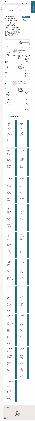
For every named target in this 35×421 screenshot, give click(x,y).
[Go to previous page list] (5, 3)
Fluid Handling (13, 3)
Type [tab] (6, 78)
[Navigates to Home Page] (7, 1)
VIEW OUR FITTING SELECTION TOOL (11, 37)
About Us (16, 411)
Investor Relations (17, 413)
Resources (16, 410)
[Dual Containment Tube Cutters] (15, 83)
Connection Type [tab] (7, 50)
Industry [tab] (6, 83)
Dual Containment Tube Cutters (22, 81)
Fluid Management (7, 3)
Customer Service (17, 414)
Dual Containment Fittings (24, 3)
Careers (33, 7)
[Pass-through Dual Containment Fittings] (15, 50)
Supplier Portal (17, 415)
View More (8, 94)
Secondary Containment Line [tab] (7, 71)
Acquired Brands (17, 409)
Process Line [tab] (6, 62)
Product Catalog (17, 408)
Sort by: (21, 41)
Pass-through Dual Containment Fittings (22, 49)
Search (33, 11)
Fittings (18, 3)
